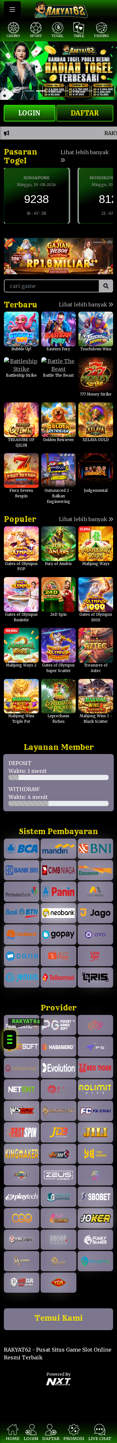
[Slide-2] (53, 91)
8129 (36, 199)
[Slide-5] (88, 91)
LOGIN (29, 113)
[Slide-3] (64, 91)
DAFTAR (85, 113)
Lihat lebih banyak (84, 152)
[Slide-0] (29, 91)
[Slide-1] (41, 91)
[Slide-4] (76, 91)
